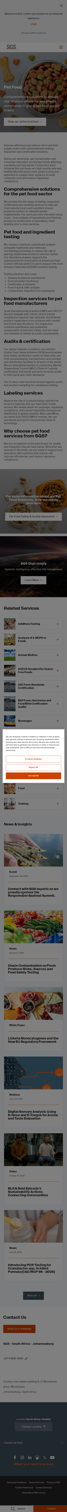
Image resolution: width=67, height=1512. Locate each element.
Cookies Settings (33, 759)
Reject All (33, 767)
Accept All (33, 776)
